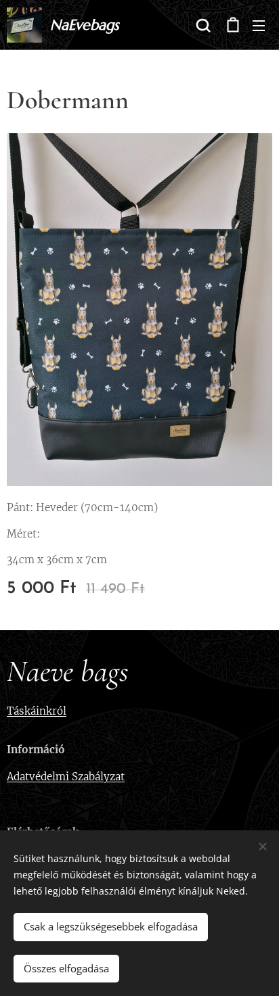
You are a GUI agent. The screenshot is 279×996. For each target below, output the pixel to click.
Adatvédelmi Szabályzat (66, 776)
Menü (258, 25)
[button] (203, 25)
